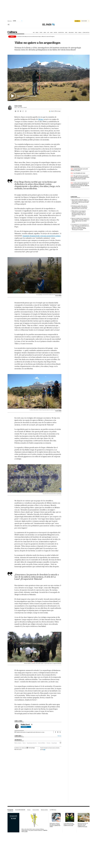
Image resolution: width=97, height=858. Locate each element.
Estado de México (41, 742)
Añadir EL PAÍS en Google (55, 111)
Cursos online (36, 809)
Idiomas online (44, 809)
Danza (51, 32)
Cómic (66, 32)
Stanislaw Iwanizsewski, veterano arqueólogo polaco (41, 236)
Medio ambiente (17, 742)
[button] (49, 78)
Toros (76, 32)
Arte (48, 32)
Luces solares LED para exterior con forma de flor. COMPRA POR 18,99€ (69, 824)
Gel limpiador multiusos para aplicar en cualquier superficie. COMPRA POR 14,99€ (55, 825)
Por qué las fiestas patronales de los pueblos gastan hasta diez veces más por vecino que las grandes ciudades (80, 178)
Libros (44, 32)
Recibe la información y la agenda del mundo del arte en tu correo (30, 732)
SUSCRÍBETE (77, 21)
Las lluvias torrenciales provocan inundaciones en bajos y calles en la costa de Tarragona (35, 36)
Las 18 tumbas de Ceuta (79, 173)
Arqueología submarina (32, 742)
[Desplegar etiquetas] (60, 743)
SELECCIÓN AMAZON (20, 809)
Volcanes (48, 742)
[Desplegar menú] (9, 24)
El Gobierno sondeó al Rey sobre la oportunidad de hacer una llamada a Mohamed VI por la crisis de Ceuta (80, 207)
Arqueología (54, 742)
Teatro (41, 32)
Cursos (28, 809)
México (41, 119)
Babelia (80, 32)
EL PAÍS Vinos (53, 809)
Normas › (59, 735)
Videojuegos (71, 32)
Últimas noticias (86, 32)
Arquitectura (61, 32)
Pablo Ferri (18, 106)
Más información (18, 749)
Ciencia (24, 742)
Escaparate (10, 809)
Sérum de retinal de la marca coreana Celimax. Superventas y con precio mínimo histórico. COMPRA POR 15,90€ (34, 830)
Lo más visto (74, 196)
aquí (44, 749)
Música (37, 32)
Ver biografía (24, 726)
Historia (55, 32)
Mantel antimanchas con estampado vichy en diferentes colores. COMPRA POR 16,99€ (83, 825)
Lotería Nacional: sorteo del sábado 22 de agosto (79, 169)
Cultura (12, 32)
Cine (34, 32)
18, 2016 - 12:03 (22, 107)
